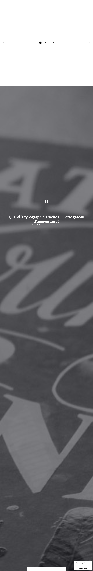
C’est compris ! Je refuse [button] (83, 568)
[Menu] (4, 43)
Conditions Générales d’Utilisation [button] (80, 566)
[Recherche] (89, 43)
